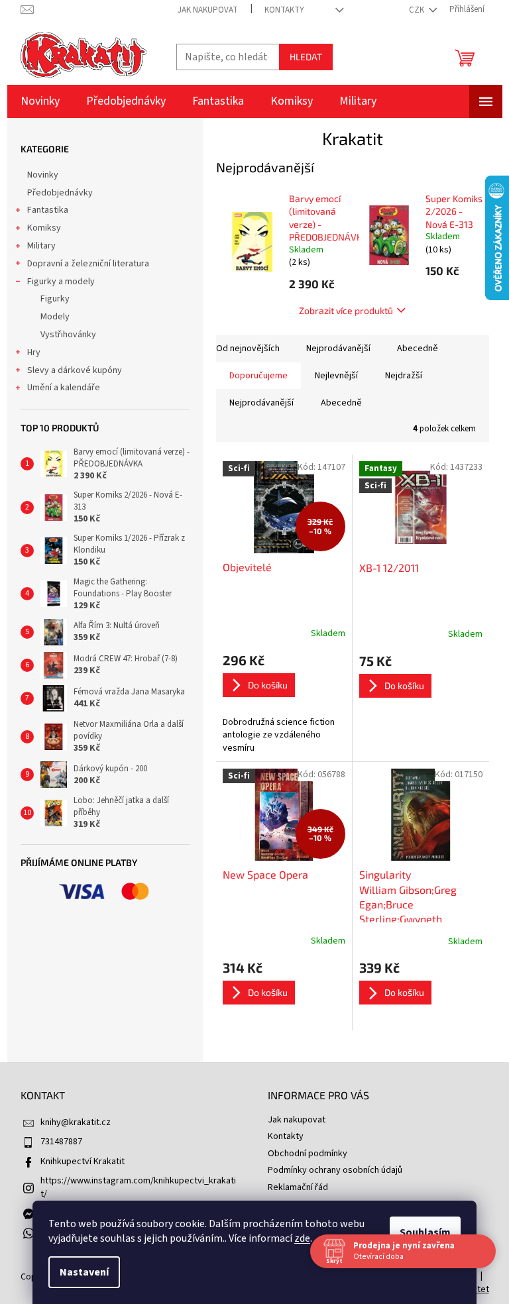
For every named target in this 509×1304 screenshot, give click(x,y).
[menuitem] (40, 101)
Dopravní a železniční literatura (88, 263)
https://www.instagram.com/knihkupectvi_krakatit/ (138, 1187)
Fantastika (47, 210)
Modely (55, 316)
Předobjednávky (60, 192)
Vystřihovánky (68, 334)
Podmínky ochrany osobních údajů (335, 1170)
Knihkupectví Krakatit (82, 1161)
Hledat (306, 56)
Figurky (55, 298)
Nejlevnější (336, 375)
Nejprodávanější (338, 348)
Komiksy (44, 228)
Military (41, 245)
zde (298, 1238)
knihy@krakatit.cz (75, 1122)
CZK (417, 10)
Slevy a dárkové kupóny (74, 370)
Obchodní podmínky (307, 1153)
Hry (33, 352)
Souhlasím (420, 1232)
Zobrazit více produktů (346, 310)
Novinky (42, 175)
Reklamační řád (298, 1187)
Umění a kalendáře (63, 387)
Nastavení (79, 1272)
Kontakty (284, 10)
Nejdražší (403, 375)
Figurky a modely (61, 281)
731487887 (61, 1141)
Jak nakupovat (208, 10)
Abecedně (417, 348)
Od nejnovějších (248, 348)
